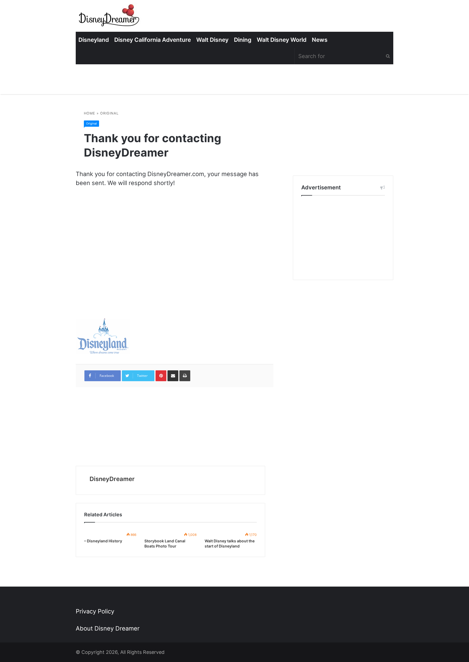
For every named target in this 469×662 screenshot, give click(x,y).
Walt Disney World (281, 39)
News (320, 39)
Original (109, 113)
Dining (242, 39)
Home (89, 113)
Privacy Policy (95, 611)
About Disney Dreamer (108, 628)
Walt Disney (212, 39)
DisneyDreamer (112, 478)
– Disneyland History (103, 541)
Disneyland (93, 39)
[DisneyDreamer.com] (110, 17)
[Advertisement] (343, 238)
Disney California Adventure (152, 39)
